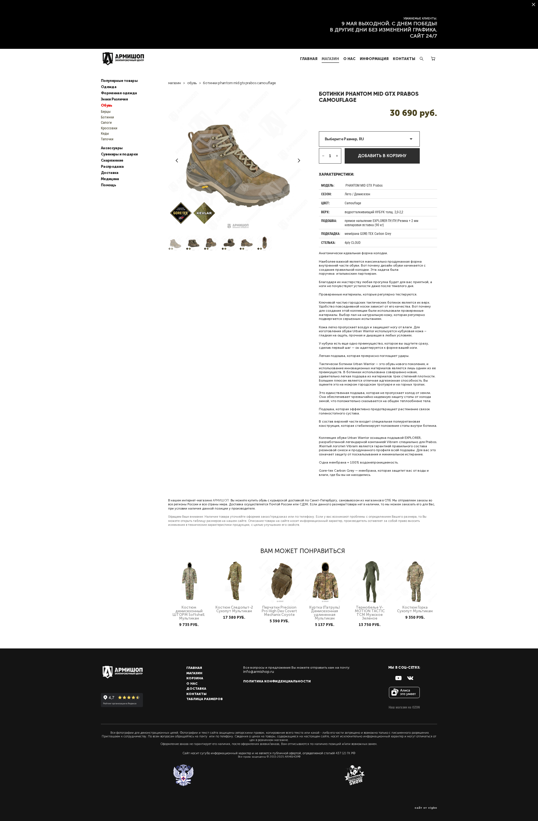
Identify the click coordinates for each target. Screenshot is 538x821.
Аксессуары (112, 148)
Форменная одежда (119, 93)
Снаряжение (112, 160)
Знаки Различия (114, 99)
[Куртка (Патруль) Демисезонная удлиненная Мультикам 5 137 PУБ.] (325, 581)
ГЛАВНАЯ (308, 59)
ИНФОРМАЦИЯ (374, 59)
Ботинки (107, 117)
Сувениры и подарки (119, 154)
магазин (174, 83)
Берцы (106, 111)
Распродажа (112, 166)
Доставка (110, 172)
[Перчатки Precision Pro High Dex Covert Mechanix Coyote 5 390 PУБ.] (280, 581)
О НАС (349, 59)
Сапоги (106, 122)
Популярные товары (119, 80)
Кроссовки (109, 127)
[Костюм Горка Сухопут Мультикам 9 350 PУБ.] (415, 581)
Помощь (108, 185)
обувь (192, 83)
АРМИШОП (221, 500)
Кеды (105, 133)
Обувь (106, 105)
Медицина (110, 179)
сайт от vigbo (426, 807)
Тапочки (107, 138)
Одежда (108, 87)
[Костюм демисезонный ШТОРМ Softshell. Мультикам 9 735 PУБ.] (189, 581)
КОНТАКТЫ (404, 59)
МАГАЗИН (330, 59)
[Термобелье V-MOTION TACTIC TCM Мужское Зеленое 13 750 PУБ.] (370, 581)
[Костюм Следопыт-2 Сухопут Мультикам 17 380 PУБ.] (234, 581)
